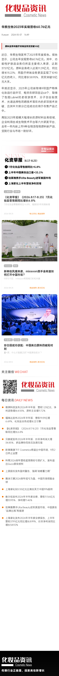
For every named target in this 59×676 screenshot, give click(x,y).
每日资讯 (33, 213)
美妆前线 (41, 288)
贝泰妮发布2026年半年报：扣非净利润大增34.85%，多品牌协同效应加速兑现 (28, 440)
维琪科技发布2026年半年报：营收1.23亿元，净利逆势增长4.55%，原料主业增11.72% (30, 408)
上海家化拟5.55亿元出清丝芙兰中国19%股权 (29, 489)
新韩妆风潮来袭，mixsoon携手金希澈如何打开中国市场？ (29, 273)
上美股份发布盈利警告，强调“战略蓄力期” (28, 471)
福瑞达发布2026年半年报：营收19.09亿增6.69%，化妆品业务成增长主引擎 (27, 419)
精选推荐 (41, 213)
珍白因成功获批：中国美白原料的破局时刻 (28, 347)
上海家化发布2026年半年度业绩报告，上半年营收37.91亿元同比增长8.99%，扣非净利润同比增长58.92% (30, 521)
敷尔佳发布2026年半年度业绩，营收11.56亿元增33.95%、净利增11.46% (30, 498)
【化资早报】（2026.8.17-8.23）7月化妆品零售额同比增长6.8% (28, 199)
